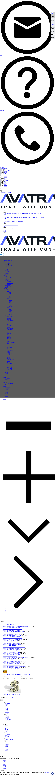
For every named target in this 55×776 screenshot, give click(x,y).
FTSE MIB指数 (9, 371)
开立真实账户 (3, 192)
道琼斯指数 (9, 348)
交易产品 (4, 218)
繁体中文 (6, 173)
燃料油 (10, 310)
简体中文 (6, 168)
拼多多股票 (9, 333)
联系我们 (27, 234)
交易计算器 (16, 225)
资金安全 (12, 213)
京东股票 (8, 330)
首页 (3, 624)
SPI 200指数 (9, 358)
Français (5, 172)
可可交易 (10, 306)
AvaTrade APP (31, 217)
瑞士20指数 (9, 365)
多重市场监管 (7, 213)
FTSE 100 (8, 351)
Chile (4, 187)
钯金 (10, 297)
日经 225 (8, 352)
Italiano (5, 174)
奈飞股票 (8, 341)
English (5, 169)
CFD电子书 (9, 374)
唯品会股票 (9, 337)
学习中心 (4, 230)
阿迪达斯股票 (9, 323)
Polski (5, 182)
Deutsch (5, 179)
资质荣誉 (16, 234)
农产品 (8, 298)
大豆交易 (10, 305)
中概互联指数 (9, 363)
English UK (8, 170)
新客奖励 (19, 213)
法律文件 (19, 234)
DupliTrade (9, 284)
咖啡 (10, 301)
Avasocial (42, 217)
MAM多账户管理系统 (9, 228)
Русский (6, 180)
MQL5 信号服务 (10, 283)
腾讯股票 (8, 336)
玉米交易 (10, 300)
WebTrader (16, 217)
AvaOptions (20, 217)
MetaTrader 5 (12, 217)
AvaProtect (16, 213)
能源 (8, 307)
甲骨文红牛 (35, 213)
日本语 (5, 176)
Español (5, 177)
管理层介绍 (12, 234)
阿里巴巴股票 (9, 316)
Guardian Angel (9, 277)
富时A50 (8, 357)
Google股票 (9, 318)
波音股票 (8, 327)
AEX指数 (8, 361)
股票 (9, 221)
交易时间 (12, 225)
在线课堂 (39, 213)
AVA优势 (4, 261)
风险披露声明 (46, 772)
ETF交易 (14, 221)
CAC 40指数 (9, 353)
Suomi (5, 184)
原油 (10, 309)
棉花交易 (10, 302)
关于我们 (4, 231)
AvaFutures (21, 221)
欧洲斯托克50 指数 (10, 359)
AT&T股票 (9, 325)
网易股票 (8, 334)
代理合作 (4, 226)
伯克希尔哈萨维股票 (11, 342)
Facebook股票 (9, 339)
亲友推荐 (23, 213)
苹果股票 (8, 324)
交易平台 (4, 214)
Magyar (5, 183)
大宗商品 (6, 221)
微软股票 (8, 343)
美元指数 (8, 362)
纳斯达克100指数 (10, 350)
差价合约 (17, 221)
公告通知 (23, 234)
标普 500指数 (9, 347)
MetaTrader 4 (7, 217)
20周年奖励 (31, 213)
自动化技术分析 (37, 217)
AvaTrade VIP (7, 234)
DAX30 (8, 354)
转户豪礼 (26, 213)
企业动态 (34, 234)
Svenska (5, 171)
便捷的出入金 (9, 265)
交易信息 (4, 222)
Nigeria (5, 185)
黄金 (10, 292)
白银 (10, 293)
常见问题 (30, 234)
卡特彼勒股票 (9, 345)
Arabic (5, 181)
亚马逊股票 (9, 319)
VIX (7, 364)
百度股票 (8, 332)
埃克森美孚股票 (10, 328)
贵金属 (8, 291)
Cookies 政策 (10, 697)
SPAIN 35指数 (9, 367)
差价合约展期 (7, 225)
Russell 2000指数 (10, 368)
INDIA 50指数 (9, 369)
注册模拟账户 (8, 192)
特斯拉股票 (9, 338)
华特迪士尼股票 (10, 329)
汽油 (10, 311)
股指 (11, 221)
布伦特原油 (11, 314)
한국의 (5, 178)
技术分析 (12, 624)
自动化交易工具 (26, 217)
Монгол (5, 186)
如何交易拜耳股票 (10, 320)
